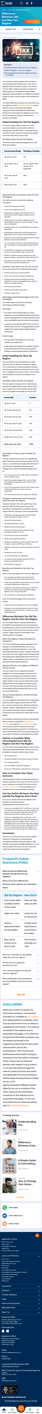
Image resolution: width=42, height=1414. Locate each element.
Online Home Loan (7, 1242)
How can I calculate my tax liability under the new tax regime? (17, 956)
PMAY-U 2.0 (5, 1265)
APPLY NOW (32, 22)
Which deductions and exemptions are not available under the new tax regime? (17, 981)
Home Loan (5, 1244)
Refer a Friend (14, 1224)
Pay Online (5, 1268)
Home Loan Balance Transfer (11, 1261)
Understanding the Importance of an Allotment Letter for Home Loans (27, 1123)
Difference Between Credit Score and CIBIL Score (27, 1144)
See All (21, 994)
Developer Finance (8, 1276)
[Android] (3, 1331)
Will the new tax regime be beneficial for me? (14, 964)
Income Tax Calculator (10, 787)
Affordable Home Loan (9, 1263)
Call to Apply (13, 1208)
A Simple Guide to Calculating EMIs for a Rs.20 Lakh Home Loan (27, 1162)
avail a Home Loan (26, 724)
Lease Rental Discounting (10, 1274)
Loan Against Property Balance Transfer (14, 1272)
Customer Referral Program (10, 1251)
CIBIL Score (5, 1248)
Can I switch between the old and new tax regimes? (17, 972)
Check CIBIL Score (15, 1216)
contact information (19, 1105)
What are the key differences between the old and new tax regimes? (15, 874)
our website (32, 1016)
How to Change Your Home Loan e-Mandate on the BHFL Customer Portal (27, 1183)
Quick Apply (21, 1408)
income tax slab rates (25, 105)
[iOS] (7, 1331)
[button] (31, 3)
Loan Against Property (9, 1246)
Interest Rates (6, 1279)
